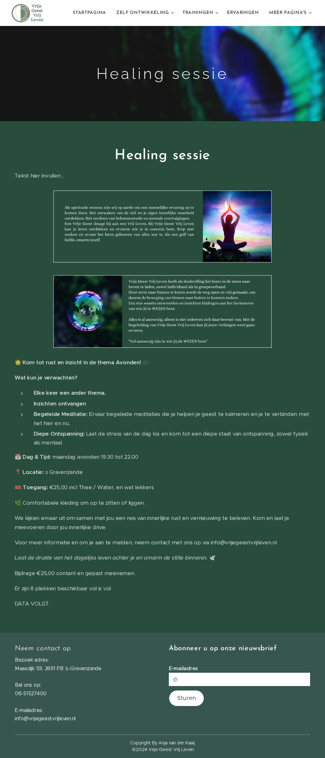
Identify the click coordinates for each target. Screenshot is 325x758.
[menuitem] (91, 13)
